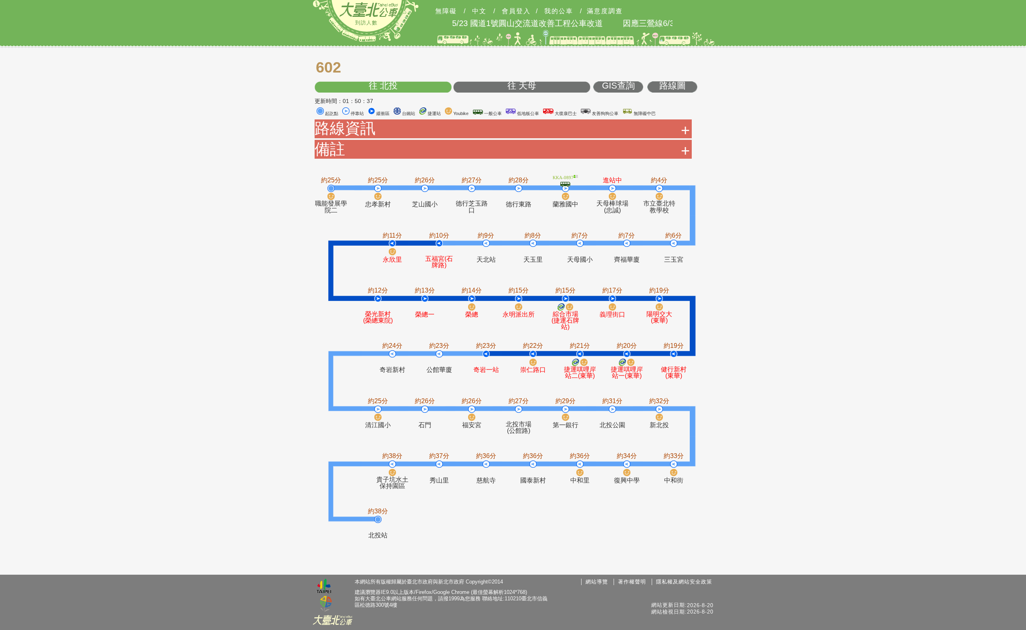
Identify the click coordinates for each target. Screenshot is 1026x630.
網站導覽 (597, 582)
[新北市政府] (326, 604)
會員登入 (516, 11)
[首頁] (369, 9)
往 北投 (383, 86)
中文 (479, 11)
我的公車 (558, 11)
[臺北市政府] (324, 587)
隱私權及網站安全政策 (684, 582)
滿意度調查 (605, 11)
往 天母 (521, 86)
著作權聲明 (632, 582)
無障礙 (446, 11)
